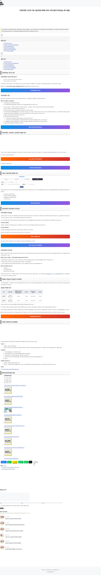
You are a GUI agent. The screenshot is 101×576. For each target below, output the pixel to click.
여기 (10, 101)
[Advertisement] (35, 19)
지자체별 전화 (57, 273)
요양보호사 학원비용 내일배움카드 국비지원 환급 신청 (13, 549)
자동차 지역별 (4, 465)
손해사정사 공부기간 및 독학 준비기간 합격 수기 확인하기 (14, 530)
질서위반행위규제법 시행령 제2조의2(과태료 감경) (10, 369)
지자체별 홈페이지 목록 (35, 90)
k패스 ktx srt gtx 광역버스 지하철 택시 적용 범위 (13, 536)
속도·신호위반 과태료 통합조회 (35, 159)
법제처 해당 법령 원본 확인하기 (35, 127)
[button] (1, 0)
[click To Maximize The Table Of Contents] (2, 35)
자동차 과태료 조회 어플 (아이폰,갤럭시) (8, 469)
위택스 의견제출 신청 (35, 236)
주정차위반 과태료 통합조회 (35, 168)
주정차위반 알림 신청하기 (35, 316)
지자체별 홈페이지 (48, 273)
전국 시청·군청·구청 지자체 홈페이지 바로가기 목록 (10, 467)
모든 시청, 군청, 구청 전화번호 (35, 245)
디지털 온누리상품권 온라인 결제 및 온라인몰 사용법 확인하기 (15, 524)
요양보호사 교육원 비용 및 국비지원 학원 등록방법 (13, 543)
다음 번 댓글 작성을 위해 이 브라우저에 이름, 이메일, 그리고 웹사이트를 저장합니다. (15, 505)
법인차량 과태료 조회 (35, 203)
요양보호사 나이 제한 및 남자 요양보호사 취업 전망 (13, 518)
